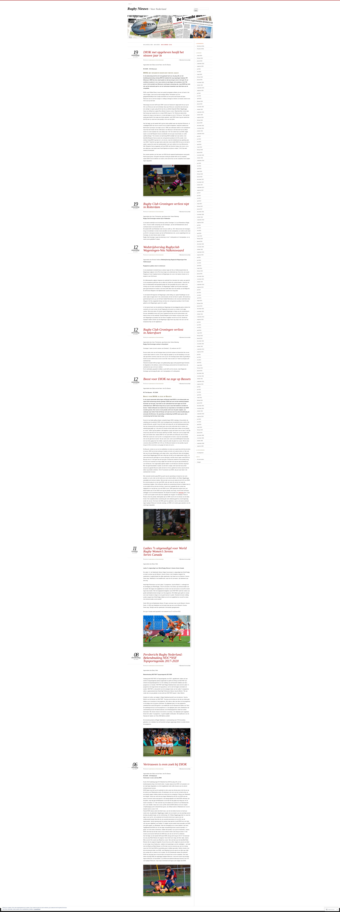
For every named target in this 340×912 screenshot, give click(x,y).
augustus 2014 (200, 287)
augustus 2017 (200, 190)
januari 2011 (199, 402)
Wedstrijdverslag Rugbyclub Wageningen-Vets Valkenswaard (163, 248)
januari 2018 (199, 176)
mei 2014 (199, 295)
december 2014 (200, 276)
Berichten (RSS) (200, 46)
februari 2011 (200, 400)
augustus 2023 (200, 66)
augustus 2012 (200, 351)
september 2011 (200, 381)
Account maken (200, 459)
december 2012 (200, 341)
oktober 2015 (200, 249)
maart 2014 (199, 300)
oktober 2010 (200, 411)
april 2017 (199, 200)
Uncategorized (160, 60)
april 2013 (199, 330)
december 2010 (200, 405)
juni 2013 (199, 324)
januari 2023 (199, 79)
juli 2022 (199, 93)
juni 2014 (199, 292)
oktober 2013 (200, 314)
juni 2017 (199, 195)
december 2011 (200, 373)
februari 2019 (200, 149)
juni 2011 (199, 389)
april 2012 (199, 362)
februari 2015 (200, 270)
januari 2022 (199, 103)
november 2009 (200, 438)
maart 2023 (199, 74)
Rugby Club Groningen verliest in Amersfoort (163, 331)
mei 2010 (199, 421)
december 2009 (200, 435)
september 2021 (200, 112)
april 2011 (199, 394)
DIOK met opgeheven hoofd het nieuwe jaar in (163, 53)
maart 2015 (199, 268)
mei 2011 (199, 392)
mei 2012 (199, 359)
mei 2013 (199, 327)
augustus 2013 (200, 319)
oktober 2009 (200, 440)
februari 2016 (200, 238)
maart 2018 (199, 171)
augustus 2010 (200, 416)
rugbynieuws (151, 60)
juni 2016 (199, 227)
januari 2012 (199, 370)
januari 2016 (199, 241)
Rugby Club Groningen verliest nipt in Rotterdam (166, 205)
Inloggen (199, 462)
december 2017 (200, 179)
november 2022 (200, 82)
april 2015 (199, 265)
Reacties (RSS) (200, 48)
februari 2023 (200, 77)
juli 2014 (199, 289)
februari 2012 (200, 368)
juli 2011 (198, 386)
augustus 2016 (200, 222)
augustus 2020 (200, 117)
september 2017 (200, 187)
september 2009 (200, 443)
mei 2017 (199, 198)
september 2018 (200, 160)
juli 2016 (199, 225)
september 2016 (200, 219)
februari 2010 (200, 429)
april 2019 (199, 144)
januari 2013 (199, 338)
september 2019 (200, 133)
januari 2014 (199, 306)
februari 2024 (200, 58)
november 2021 (200, 106)
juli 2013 (199, 322)
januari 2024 (199, 60)
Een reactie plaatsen (185, 60)
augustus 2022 (200, 90)
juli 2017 (199, 192)
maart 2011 (199, 397)
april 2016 (199, 233)
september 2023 (200, 63)
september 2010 (200, 413)
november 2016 (200, 214)
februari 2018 (200, 174)
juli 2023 (199, 69)
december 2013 (200, 308)
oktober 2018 (200, 157)
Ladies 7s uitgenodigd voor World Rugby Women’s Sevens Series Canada (165, 551)
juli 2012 (199, 354)
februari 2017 (200, 206)
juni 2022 (199, 95)
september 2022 (200, 87)
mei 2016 (199, 230)
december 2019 (200, 125)
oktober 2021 (200, 109)
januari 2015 (199, 273)
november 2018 (200, 155)
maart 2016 (199, 236)
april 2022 (199, 98)
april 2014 (199, 297)
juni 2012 (199, 357)
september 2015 (200, 252)
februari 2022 (200, 101)
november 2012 (200, 343)
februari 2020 (200, 120)
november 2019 (200, 128)
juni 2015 (199, 260)
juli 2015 (199, 257)
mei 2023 (199, 71)
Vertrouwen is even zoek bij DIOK (165, 764)
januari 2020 (199, 122)
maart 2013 (199, 332)
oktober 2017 (200, 184)
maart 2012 (199, 365)
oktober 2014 (200, 281)
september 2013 (200, 316)
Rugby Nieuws (138, 9)
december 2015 (200, 244)
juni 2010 (199, 419)
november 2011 (200, 376)
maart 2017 (199, 203)
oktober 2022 (200, 85)
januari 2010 (199, 432)
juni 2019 (199, 139)
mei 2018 (199, 165)
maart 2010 (199, 427)
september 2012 (200, 349)
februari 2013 (200, 335)
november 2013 (200, 311)
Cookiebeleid (37, 909)
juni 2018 (199, 163)
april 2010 (199, 424)
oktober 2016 (200, 217)
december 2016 (200, 211)
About (130, 3)
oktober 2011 (200, 378)
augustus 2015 (200, 254)
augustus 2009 (200, 446)
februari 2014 (200, 303)
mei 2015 (199, 262)
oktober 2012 (200, 346)
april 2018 (199, 168)
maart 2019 (199, 147)
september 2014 (200, 284)
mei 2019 (199, 141)
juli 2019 (199, 136)
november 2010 (200, 408)
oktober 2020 (200, 114)
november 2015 (200, 246)
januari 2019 (199, 152)
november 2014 (200, 279)
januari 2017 (199, 209)
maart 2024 (199, 55)
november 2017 (200, 182)
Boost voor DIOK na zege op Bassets (167, 379)
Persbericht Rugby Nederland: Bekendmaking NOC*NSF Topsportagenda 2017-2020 (162, 658)
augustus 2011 (200, 384)
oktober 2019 (200, 130)
